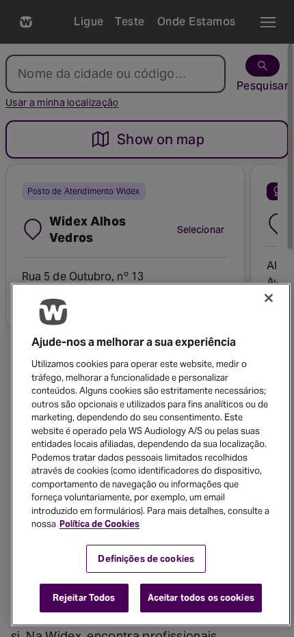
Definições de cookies (146, 559)
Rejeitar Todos (84, 598)
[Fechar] (269, 298)
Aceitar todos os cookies (201, 598)
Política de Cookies (99, 524)
